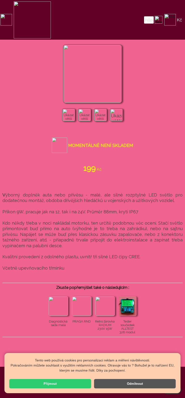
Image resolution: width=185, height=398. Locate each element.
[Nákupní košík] (170, 19)
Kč (179, 19)
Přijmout (50, 383)
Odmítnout (135, 383)
